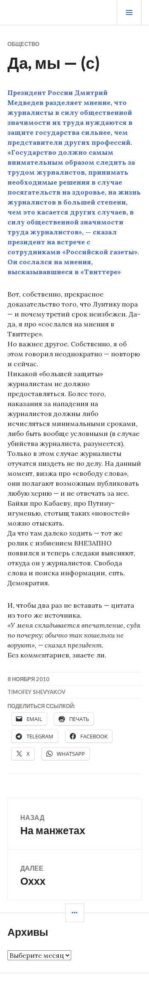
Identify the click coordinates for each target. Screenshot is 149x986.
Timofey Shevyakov (36, 692)
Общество (23, 44)
